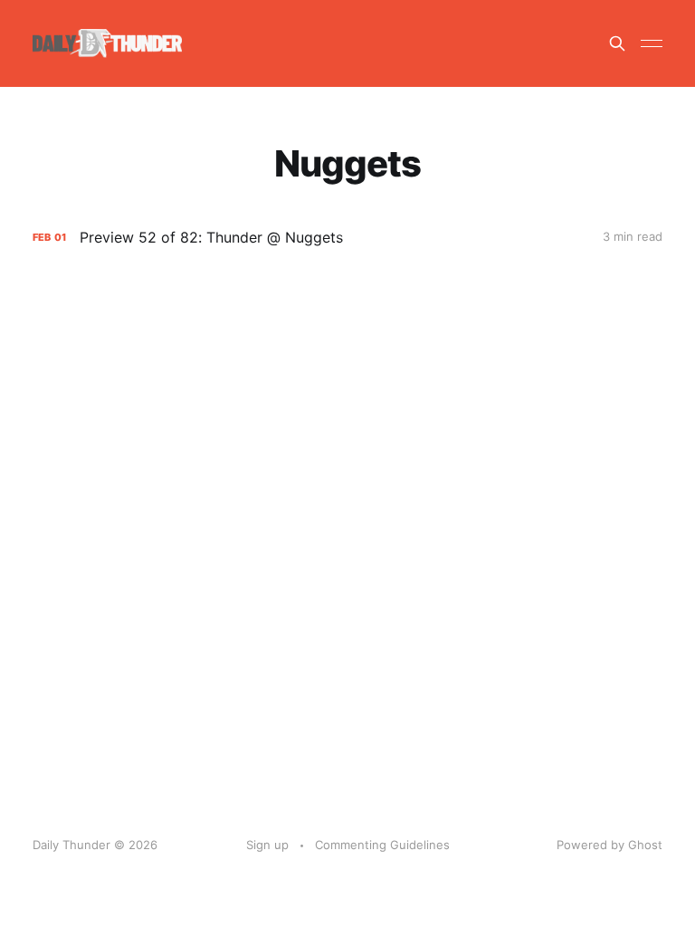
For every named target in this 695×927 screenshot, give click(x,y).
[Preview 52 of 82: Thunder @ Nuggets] (347, 238)
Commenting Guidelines (382, 844)
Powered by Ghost (609, 844)
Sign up (267, 844)
